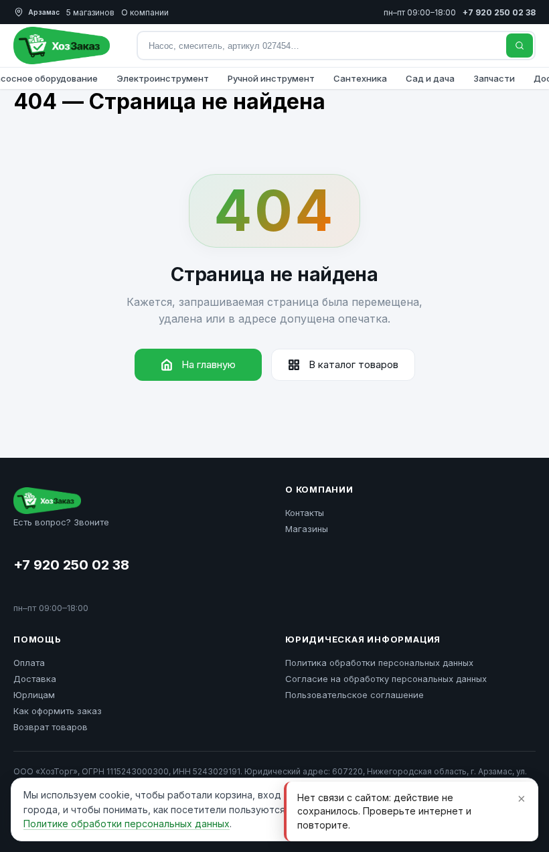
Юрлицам (34, 694)
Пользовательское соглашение (354, 694)
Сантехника (360, 78)
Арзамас (44, 12)
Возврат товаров (50, 726)
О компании (145, 12)
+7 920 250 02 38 (71, 565)
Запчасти (494, 78)
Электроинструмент (162, 78)
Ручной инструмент (271, 78)
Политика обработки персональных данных (379, 662)
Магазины (306, 528)
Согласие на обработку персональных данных (386, 678)
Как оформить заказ (57, 710)
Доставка (34, 678)
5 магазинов (90, 12)
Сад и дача (430, 78)
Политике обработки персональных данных (126, 823)
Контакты (304, 512)
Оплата (29, 662)
